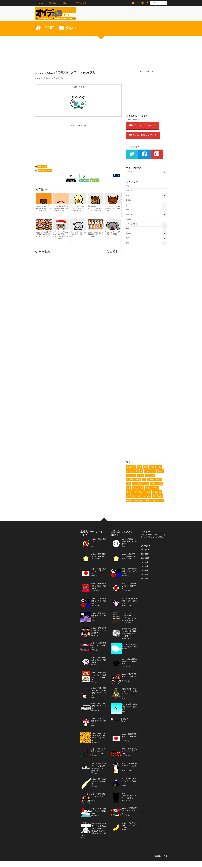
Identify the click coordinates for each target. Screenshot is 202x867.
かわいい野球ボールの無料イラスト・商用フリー (129, 541)
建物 (127, 186)
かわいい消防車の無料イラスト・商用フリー (129, 751)
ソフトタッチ (150, 471)
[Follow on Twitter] (142, 3)
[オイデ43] (55, 14)
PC (144, 480)
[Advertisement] (55, 145)
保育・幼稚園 (138, 484)
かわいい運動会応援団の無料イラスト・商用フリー (98, 630)
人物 (127, 229)
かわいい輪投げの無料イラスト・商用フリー (129, 780)
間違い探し (130, 191)
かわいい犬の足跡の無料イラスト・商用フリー (98, 600)
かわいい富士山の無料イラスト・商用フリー (98, 811)
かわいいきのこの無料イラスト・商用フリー (98, 720)
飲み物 (128, 219)
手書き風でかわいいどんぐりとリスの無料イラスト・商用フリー (95, 208)
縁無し (160, 471)
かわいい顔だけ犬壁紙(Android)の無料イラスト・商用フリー (60, 208)
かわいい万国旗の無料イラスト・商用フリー (98, 645)
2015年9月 (145, 562)
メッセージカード (133, 480)
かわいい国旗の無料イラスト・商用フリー (98, 571)
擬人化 (129, 492)
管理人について (80, 3)
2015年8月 (145, 566)
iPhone (158, 480)
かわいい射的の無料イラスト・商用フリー (98, 541)
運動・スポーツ (131, 214)
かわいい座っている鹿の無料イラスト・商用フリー (112, 208)
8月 (141, 488)
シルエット (131, 475)
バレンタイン (158, 500)
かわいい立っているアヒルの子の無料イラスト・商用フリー (78, 208)
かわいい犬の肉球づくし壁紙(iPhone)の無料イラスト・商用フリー (43, 234)
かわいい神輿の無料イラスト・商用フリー (98, 796)
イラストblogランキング (144, 135)
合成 (160, 484)
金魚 (44, 166)
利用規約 (52, 3)
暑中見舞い (42, 170)
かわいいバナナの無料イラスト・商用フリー (129, 825)
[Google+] (138, 3)
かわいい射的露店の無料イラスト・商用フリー (98, 586)
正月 (128, 488)
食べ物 (128, 233)
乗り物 (128, 200)
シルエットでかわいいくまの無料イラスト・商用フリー (129, 795)
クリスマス (131, 467)
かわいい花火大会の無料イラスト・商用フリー (98, 615)
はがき (140, 475)
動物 (39, 166)
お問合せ (65, 3)
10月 (128, 484)
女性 (160, 496)
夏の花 (135, 488)
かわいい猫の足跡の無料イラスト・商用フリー (129, 661)
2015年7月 (145, 570)
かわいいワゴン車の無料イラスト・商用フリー (98, 706)
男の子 (147, 492)
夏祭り (153, 484)
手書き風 (153, 467)
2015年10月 (145, 558)
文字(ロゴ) (157, 492)
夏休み (129, 500)
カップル (146, 496)
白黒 (145, 467)
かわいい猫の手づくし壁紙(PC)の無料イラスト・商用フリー (95, 234)
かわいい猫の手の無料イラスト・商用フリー (129, 766)
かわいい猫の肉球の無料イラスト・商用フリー (98, 660)
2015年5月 (145, 578)
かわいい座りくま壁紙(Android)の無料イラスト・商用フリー (43, 208)
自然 (127, 238)
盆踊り (148, 500)
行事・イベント (131, 224)
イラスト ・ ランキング (144, 125)
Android (150, 480)
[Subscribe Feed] (133, 3)
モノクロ (130, 471)
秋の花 (155, 488)
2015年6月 (145, 574)
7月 (147, 484)
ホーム (40, 3)
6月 (128, 496)
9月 (133, 496)
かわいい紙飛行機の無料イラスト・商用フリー (129, 706)
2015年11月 (145, 554)
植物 (127, 210)
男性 (154, 496)
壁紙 (127, 195)
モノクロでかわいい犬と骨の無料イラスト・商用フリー (78, 234)
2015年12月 (145, 550)
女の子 (148, 488)
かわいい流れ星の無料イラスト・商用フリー (98, 781)
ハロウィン (150, 475)
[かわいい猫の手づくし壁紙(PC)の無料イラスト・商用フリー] (95, 227)
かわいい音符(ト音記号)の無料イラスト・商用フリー (98, 751)
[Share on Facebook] (147, 3)
